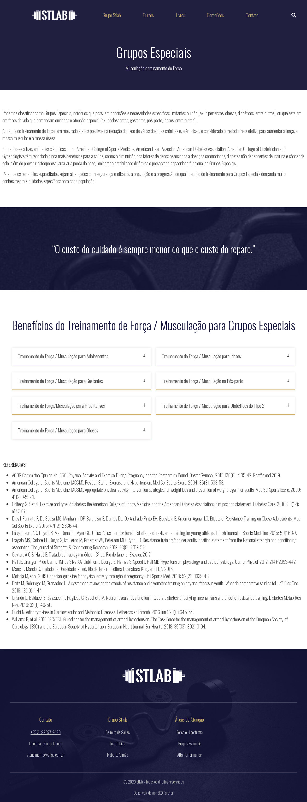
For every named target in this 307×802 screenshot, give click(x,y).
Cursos (148, 15)
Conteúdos (215, 15)
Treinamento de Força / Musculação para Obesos (58, 430)
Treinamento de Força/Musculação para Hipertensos (61, 405)
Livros (180, 15)
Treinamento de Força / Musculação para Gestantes (60, 380)
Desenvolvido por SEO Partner (153, 793)
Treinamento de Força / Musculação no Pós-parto (202, 380)
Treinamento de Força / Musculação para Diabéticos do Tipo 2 (213, 405)
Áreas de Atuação (189, 719)
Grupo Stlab (112, 15)
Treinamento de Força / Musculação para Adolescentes (63, 356)
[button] (293, 15)
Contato (252, 15)
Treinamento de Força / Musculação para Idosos (201, 356)
